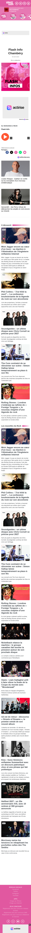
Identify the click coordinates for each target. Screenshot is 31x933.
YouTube (15, 895)
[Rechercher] (24, 3)
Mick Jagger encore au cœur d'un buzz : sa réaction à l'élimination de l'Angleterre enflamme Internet (15, 250)
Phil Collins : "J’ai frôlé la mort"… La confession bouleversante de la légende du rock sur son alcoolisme (15, 295)
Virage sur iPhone (15, 901)
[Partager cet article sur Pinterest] (15, 153)
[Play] (2, 15)
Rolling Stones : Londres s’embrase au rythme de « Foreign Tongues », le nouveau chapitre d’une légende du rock (14, 407)
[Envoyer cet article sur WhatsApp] (20, 153)
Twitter (15, 891)
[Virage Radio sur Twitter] (13, 921)
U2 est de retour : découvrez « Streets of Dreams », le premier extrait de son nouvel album (15, 720)
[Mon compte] (28, 3)
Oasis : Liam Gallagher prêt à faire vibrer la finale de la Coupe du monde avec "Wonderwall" (14, 683)
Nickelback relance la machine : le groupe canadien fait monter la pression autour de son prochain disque (12, 647)
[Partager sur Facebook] (7, 153)
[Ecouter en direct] (20, 3)
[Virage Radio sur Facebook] (8, 921)
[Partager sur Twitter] (11, 153)
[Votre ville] (16, 3)
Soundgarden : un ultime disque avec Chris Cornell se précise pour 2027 (15, 331)
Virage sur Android (15, 903)
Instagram (15, 893)
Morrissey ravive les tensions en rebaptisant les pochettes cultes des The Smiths (14, 844)
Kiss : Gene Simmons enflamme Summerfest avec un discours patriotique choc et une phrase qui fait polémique (14, 765)
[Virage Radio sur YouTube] (18, 921)
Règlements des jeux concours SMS (15, 912)
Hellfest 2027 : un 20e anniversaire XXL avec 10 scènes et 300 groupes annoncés (13, 805)
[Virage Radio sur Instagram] (22, 921)
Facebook (15, 889)
